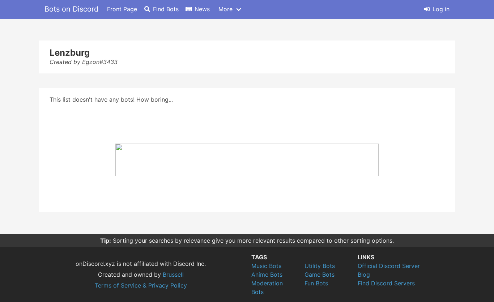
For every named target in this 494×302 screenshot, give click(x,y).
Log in (441, 9)
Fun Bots (316, 283)
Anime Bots (266, 274)
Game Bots (320, 274)
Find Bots (166, 9)
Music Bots (266, 265)
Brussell (173, 274)
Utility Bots (320, 265)
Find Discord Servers (386, 283)
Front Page (122, 9)
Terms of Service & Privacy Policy (141, 285)
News (202, 9)
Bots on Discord (71, 9)
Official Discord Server (389, 265)
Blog (364, 274)
